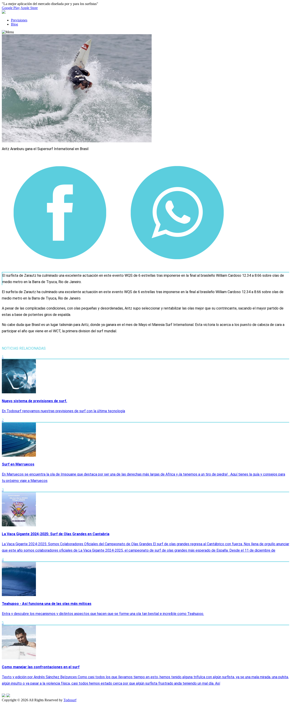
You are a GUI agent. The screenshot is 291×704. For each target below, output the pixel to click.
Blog (14, 24)
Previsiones (19, 20)
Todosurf (69, 700)
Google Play (11, 8)
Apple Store (29, 8)
